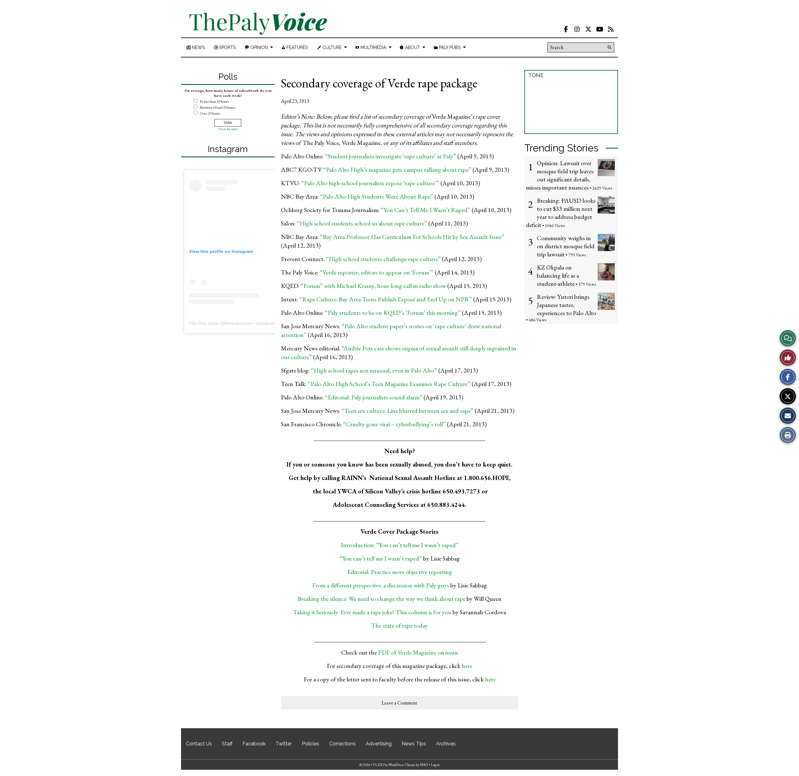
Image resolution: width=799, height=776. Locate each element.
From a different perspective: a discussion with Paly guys (381, 585)
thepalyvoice (238, 323)
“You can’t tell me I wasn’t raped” (381, 558)
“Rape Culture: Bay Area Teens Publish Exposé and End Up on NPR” (386, 299)
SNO (424, 764)
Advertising (379, 744)
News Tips (414, 744)
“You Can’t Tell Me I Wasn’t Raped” (426, 210)
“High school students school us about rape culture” (362, 223)
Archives (446, 744)
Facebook (254, 744)
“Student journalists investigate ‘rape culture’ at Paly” (390, 156)
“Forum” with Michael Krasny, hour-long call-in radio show (373, 286)
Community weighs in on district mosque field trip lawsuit (566, 246)
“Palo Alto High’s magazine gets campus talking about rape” (397, 170)
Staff (227, 744)
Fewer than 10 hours (214, 101)
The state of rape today (399, 625)
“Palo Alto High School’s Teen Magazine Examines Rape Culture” (390, 384)
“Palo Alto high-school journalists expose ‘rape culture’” (370, 183)
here (467, 666)
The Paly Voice (203, 323)
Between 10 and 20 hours (217, 107)
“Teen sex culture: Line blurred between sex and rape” (406, 411)
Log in (435, 764)
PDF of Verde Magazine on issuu (417, 652)
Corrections (342, 744)
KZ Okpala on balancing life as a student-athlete (558, 275)
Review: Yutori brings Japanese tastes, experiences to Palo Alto (566, 305)
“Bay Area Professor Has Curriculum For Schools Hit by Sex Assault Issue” (412, 237)
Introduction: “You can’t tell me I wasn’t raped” (399, 545)
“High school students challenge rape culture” (383, 259)
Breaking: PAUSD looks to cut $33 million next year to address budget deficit (561, 212)
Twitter (284, 744)
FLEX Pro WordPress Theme (394, 764)
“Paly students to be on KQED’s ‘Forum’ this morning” (393, 313)
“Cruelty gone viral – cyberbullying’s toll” (394, 424)
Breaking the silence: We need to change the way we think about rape (381, 599)
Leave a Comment (399, 702)
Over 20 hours (210, 113)
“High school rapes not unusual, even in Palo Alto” (374, 370)
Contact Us (199, 744)
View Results (228, 128)
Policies (310, 744)
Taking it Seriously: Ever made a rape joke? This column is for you (372, 612)
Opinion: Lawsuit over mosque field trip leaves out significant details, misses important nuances (560, 175)
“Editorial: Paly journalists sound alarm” (373, 397)
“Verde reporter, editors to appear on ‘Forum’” (377, 272)
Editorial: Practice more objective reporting (399, 572)
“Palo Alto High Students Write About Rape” (376, 196)
